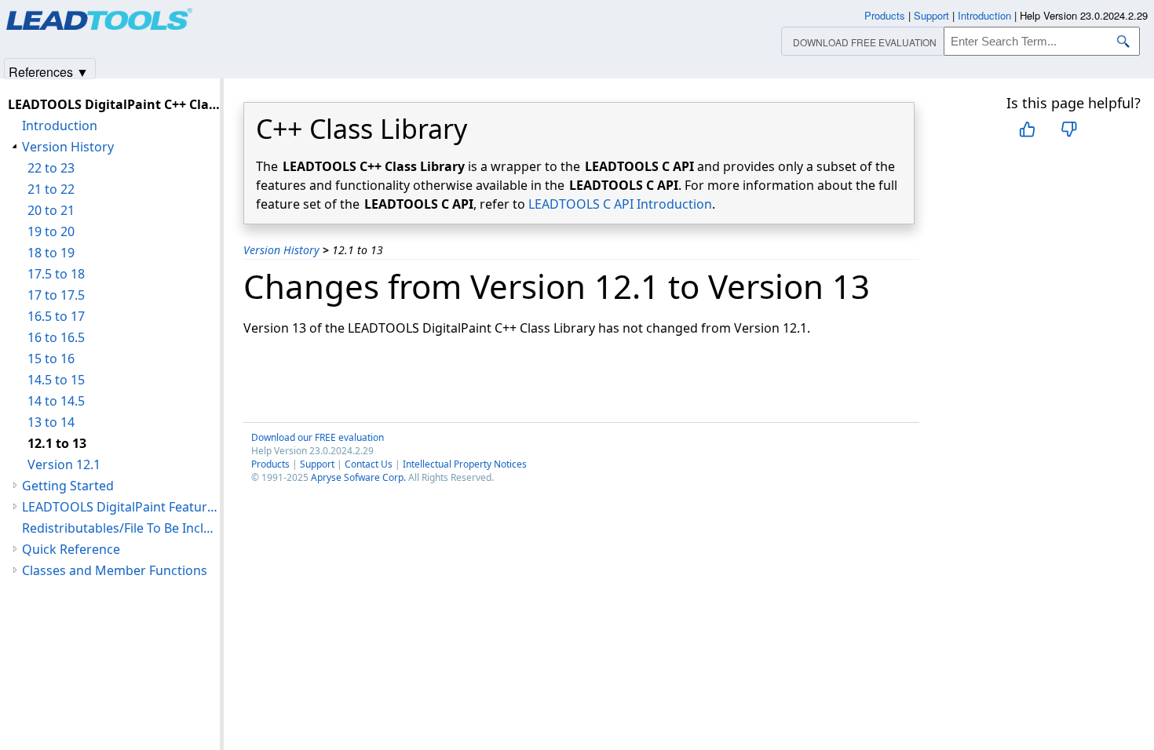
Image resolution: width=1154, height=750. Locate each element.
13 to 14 (51, 422)
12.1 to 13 (56, 443)
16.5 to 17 (56, 316)
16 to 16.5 (56, 337)
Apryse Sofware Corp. (358, 477)
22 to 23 (51, 168)
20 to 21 (51, 210)
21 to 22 (51, 189)
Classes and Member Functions (114, 570)
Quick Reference (71, 549)
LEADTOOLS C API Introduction (620, 204)
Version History (281, 249)
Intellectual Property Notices (465, 464)
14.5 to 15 (56, 379)
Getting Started (68, 485)
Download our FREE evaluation (317, 437)
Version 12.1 (63, 464)
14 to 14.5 (56, 401)
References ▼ (49, 71)
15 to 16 (51, 358)
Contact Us (369, 464)
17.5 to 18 (56, 273)
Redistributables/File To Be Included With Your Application (121, 528)
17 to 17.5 (56, 295)
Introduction (59, 125)
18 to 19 (51, 252)
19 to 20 (51, 231)
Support (317, 464)
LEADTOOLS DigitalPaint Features (121, 506)
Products (270, 464)
